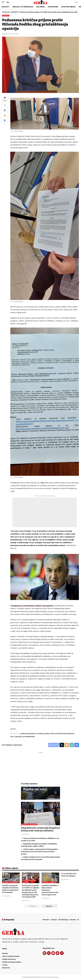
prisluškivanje (29, 736)
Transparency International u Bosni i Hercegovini (31, 606)
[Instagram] (49, 953)
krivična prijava (43, 734)
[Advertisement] (44, 512)
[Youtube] (53, 953)
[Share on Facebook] (4, 105)
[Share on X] (4, 110)
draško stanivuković (28, 734)
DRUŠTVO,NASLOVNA (29, 880)
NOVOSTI (6, 15)
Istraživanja (63, 920)
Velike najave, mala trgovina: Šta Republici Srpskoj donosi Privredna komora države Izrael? (39, 851)
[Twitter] (57, 953)
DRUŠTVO (45, 882)
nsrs (12, 736)
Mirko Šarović (68, 734)
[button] (4, 2)
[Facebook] (44, 953)
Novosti (46, 920)
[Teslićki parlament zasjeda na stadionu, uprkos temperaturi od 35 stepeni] (11, 878)
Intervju (72, 920)
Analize (53, 920)
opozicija (18, 736)
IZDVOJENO (32, 824)
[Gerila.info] (40, 2)
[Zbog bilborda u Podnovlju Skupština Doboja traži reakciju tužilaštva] (40, 813)
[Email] (4, 115)
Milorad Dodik (56, 734)
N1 (43, 483)
